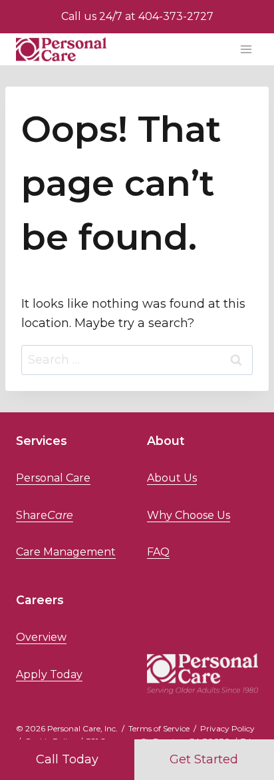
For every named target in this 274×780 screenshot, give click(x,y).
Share (44, 515)
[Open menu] (245, 49)
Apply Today (49, 674)
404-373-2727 (175, 16)
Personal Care (53, 478)
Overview (41, 637)
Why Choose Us (188, 515)
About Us (172, 478)
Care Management (66, 552)
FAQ (158, 552)
